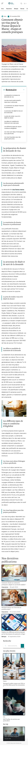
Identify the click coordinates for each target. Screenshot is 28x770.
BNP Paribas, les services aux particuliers (11, 720)
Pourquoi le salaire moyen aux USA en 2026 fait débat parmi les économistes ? (14, 684)
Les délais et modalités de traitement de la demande (11, 122)
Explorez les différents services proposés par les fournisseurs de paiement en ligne (13, 633)
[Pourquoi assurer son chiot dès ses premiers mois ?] (14, 597)
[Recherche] (21, 3)
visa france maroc (18, 189)
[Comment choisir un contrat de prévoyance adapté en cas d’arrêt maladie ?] (14, 573)
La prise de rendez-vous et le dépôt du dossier (12, 117)
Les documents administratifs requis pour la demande (12, 101)
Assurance (5, 587)
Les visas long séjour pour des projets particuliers (12, 137)
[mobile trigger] (3, 3)
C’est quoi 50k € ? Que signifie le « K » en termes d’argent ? (14, 735)
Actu (4, 716)
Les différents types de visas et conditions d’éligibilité (12, 127)
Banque (4, 636)
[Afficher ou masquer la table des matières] (20, 90)
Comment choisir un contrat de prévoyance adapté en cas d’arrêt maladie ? (14, 584)
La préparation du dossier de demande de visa (12, 96)
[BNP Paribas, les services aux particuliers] (14, 702)
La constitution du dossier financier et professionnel (14, 106)
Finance (5, 681)
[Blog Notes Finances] (11, 3)
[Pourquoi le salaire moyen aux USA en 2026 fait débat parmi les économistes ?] (14, 666)
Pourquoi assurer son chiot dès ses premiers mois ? (11, 608)
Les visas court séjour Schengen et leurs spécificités (13, 132)
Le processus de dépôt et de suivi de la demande (13, 111)
